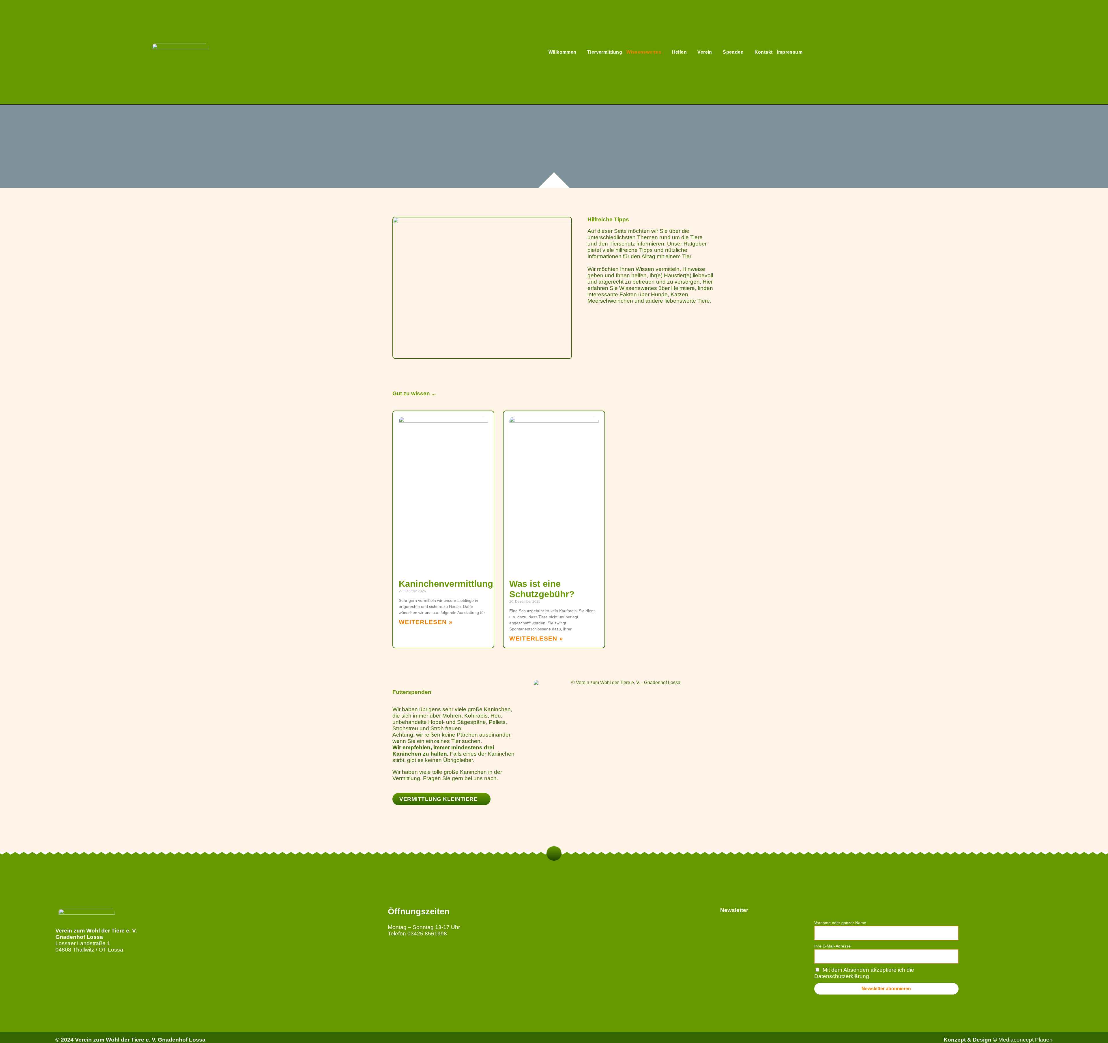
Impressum (789, 52)
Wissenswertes (643, 52)
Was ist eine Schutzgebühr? (541, 589)
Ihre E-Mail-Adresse (832, 946)
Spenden (733, 52)
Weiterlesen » (426, 622)
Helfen (679, 52)
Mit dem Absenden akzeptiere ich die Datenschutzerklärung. (864, 973)
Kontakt (764, 52)
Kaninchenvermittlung (446, 584)
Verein (704, 52)
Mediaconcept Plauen (1025, 1040)
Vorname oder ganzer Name (840, 922)
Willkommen (563, 52)
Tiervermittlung (604, 52)
